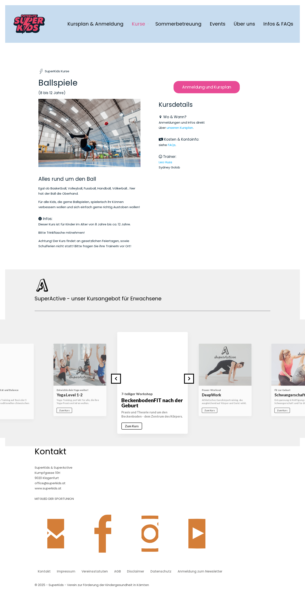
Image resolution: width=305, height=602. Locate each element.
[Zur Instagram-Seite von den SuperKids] (150, 537)
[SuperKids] (29, 24)
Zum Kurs (64, 410)
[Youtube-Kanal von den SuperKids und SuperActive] (197, 537)
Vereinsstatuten (95, 571)
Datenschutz (160, 571)
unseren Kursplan (180, 127)
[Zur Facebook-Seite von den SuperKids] (103, 537)
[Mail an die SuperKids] (56, 537)
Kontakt (44, 571)
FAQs (172, 145)
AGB (117, 571)
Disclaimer (135, 571)
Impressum (66, 571)
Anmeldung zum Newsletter (200, 571)
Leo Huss (165, 162)
